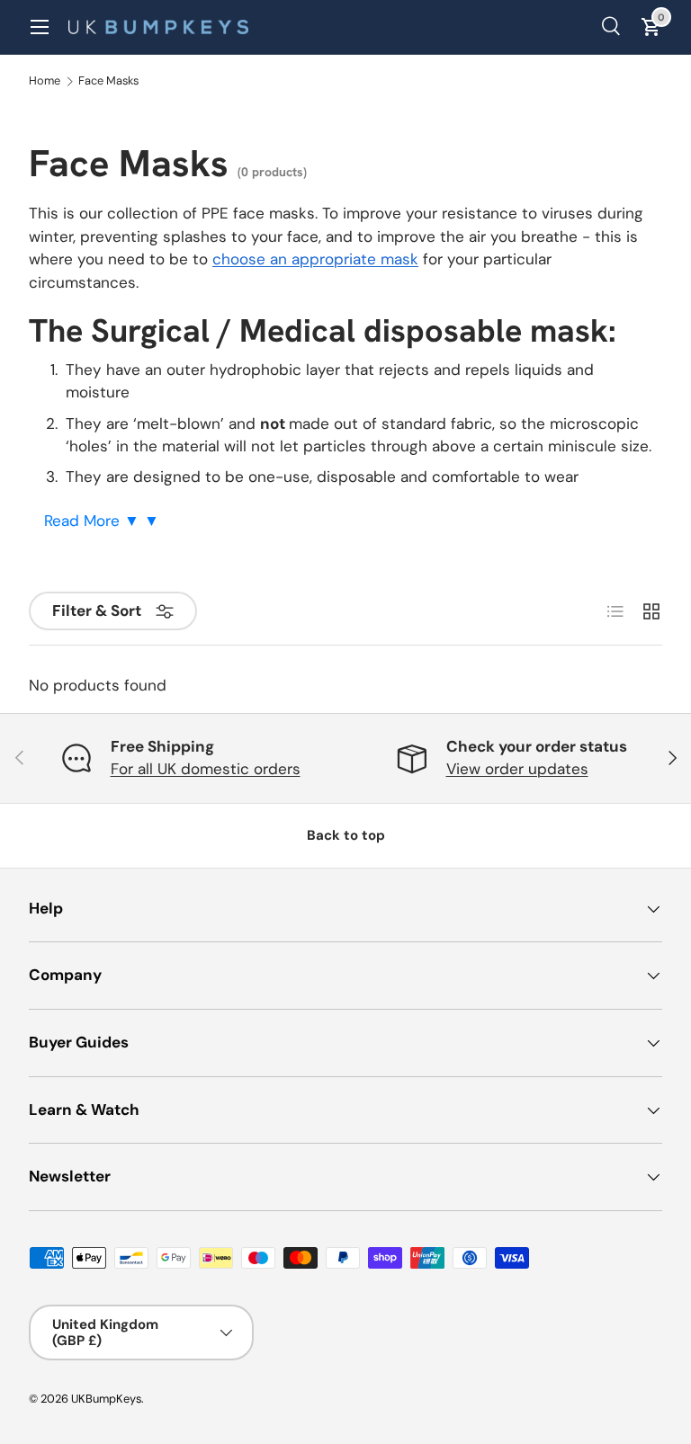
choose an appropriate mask (315, 259)
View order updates (517, 769)
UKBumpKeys (106, 1398)
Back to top (346, 835)
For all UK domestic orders (206, 769)
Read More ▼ (94, 520)
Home (44, 81)
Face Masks (108, 81)
